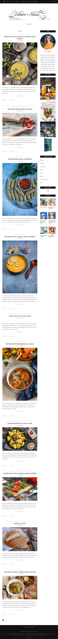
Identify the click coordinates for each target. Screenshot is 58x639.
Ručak (22, 34)
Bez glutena (11, 34)
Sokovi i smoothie (18, 106)
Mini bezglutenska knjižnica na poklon (20, 109)
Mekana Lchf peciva (20, 523)
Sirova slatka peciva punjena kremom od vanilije (43, 222)
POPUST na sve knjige (43, 207)
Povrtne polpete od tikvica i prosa (20, 316)
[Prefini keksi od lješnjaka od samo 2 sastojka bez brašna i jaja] (52, 215)
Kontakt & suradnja (34, 1)
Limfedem (27, 1)
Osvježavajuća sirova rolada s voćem (51, 208)
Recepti (8, 1)
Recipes (19, 34)
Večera (26, 34)
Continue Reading (20, 95)
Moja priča (22, 1)
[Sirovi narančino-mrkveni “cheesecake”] (43, 230)
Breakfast (12, 105)
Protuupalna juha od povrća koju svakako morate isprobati (20, 38)
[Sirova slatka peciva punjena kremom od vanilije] (43, 215)
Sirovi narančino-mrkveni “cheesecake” (43, 236)
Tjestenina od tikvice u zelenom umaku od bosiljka (20, 572)
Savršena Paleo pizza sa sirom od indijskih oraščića (19, 473)
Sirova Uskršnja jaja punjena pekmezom (51, 236)
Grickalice (21, 105)
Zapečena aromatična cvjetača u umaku (19, 423)
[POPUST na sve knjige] (43, 202)
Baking (4, 105)
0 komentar (12, 100)
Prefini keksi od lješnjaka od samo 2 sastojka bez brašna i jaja (52, 222)
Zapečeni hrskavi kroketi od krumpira (20, 159)
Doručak (17, 105)
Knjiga (17, 1)
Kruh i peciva (26, 105)
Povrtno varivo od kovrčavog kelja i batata (20, 344)
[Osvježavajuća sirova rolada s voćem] (52, 202)
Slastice (13, 106)
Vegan (29, 34)
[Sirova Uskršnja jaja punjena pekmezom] (52, 230)
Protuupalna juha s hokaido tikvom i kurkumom (19, 237)
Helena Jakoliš (21, 40)
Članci (12, 1)
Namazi (41, 170)
